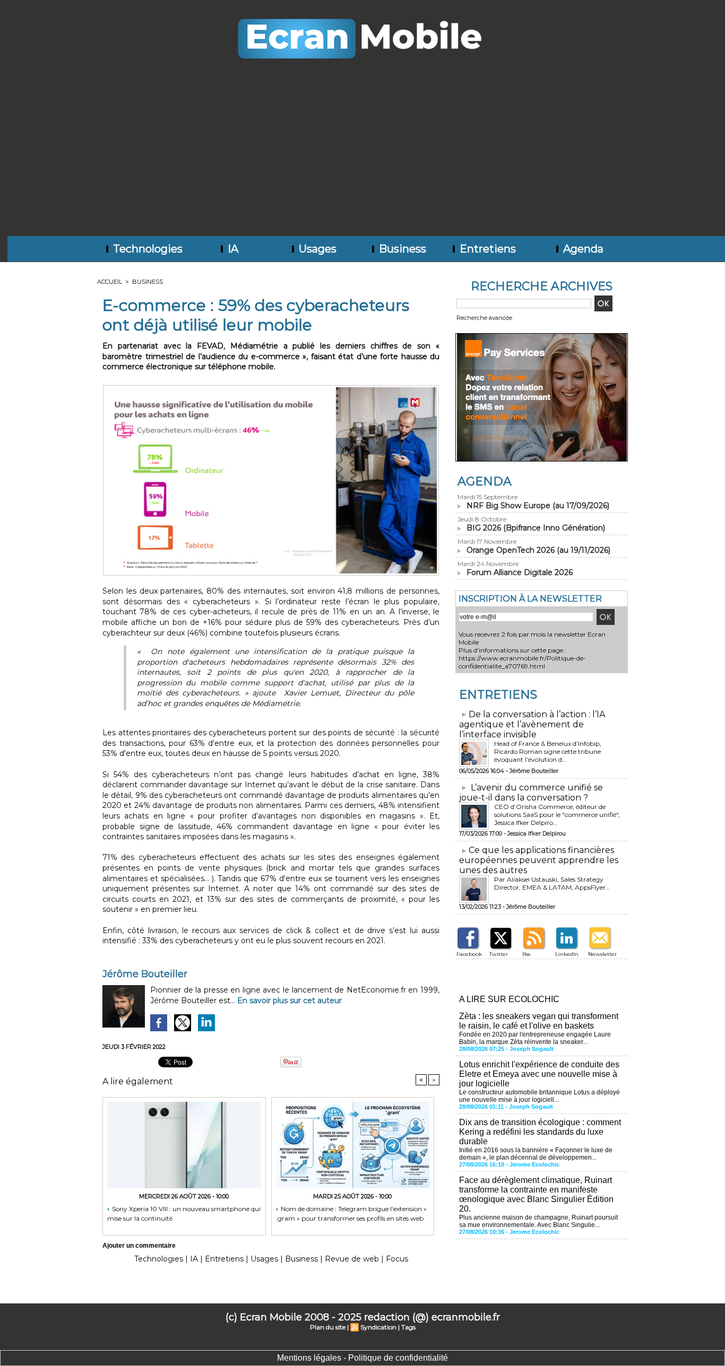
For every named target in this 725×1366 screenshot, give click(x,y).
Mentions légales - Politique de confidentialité (362, 1357)
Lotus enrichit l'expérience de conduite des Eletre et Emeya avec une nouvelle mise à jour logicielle (539, 1074)
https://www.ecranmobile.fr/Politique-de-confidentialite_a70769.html (522, 662)
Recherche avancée (484, 317)
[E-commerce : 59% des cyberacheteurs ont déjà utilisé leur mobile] (271, 388)
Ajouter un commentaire (139, 1245)
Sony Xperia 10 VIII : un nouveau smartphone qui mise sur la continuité (184, 1213)
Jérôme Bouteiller (144, 974)
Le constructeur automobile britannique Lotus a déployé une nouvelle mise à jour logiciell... (539, 1096)
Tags (408, 1327)
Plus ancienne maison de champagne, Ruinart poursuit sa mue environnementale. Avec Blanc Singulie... (538, 1221)
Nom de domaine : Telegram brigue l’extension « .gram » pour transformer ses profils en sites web (351, 1213)
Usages (316, 248)
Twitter (498, 954)
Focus (397, 1259)
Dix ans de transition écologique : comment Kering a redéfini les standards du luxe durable (540, 1132)
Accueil (109, 281)
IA (231, 248)
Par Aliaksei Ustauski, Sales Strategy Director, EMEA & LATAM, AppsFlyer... (552, 883)
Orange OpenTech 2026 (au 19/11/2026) (538, 550)
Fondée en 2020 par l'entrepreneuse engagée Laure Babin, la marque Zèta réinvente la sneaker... (535, 1038)
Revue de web (352, 1259)
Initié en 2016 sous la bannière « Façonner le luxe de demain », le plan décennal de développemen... (535, 1153)
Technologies (146, 248)
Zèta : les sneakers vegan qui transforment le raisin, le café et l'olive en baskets (538, 1021)
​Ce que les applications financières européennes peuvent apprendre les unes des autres (538, 860)
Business (401, 248)
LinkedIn (567, 954)
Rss (526, 954)
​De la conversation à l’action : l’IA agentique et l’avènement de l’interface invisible (532, 724)
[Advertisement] (362, 156)
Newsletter (602, 954)
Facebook (469, 954)
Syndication (378, 1327)
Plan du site (328, 1327)
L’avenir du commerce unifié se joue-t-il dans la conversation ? (531, 792)
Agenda (581, 248)
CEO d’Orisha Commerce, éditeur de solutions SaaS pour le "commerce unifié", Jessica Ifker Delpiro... (557, 814)
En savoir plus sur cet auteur (289, 1000)
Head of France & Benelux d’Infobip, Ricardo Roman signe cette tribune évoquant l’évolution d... (547, 751)
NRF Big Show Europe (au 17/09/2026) (538, 505)
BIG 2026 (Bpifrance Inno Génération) (536, 528)
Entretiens (486, 248)
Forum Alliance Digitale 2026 (520, 572)
